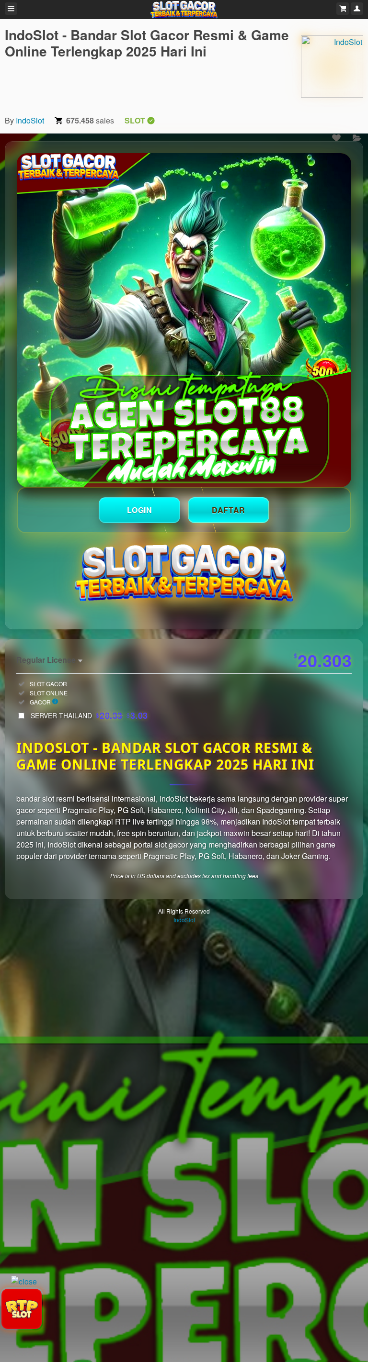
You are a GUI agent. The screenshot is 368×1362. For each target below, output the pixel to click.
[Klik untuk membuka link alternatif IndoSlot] (184, 320)
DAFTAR (228, 509)
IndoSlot (30, 120)
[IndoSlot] (332, 66)
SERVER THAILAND (89, 715)
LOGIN (139, 509)
